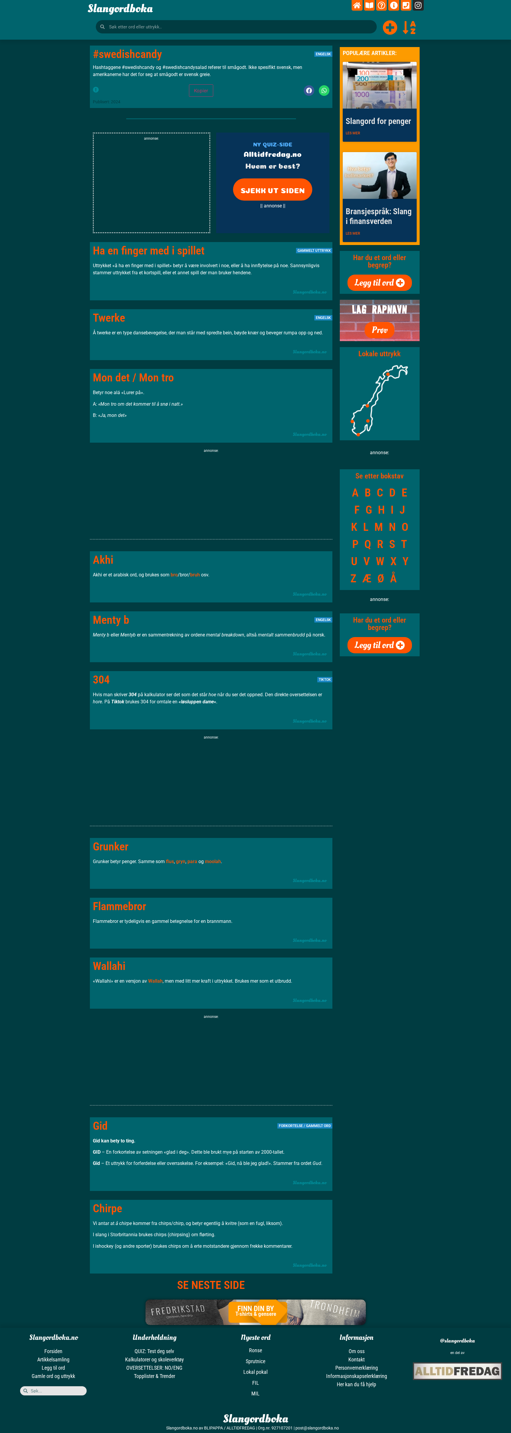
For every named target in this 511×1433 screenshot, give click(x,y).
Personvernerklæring (356, 1368)
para (192, 861)
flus (170, 861)
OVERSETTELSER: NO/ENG (154, 1368)
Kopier (201, 91)
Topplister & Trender (154, 1376)
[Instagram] (418, 5)
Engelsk (323, 54)
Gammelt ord (318, 1126)
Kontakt (356, 1359)
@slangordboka (457, 1341)
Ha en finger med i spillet (149, 250)
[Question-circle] (381, 5)
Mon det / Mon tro (133, 377)
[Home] (357, 5)
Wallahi (109, 966)
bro (174, 575)
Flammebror (119, 906)
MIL (255, 1393)
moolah (213, 861)
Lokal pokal (255, 1372)
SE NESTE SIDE (211, 1285)
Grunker (110, 846)
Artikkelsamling (53, 1359)
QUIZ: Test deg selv (154, 1351)
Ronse (255, 1350)
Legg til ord (53, 1368)
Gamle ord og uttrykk (53, 1376)
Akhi (103, 559)
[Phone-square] (406, 5)
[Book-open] (369, 5)
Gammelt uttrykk (314, 251)
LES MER (353, 133)
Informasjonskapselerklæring (356, 1376)
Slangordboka (120, 8)
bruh (195, 575)
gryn (180, 861)
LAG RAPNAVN (379, 309)
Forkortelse (291, 1126)
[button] (309, 90)
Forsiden (53, 1351)
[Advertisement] (151, 187)
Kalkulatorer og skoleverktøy (154, 1359)
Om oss (357, 1351)
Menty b (111, 619)
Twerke (109, 317)
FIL (255, 1383)
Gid (100, 1125)
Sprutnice (255, 1361)
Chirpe (107, 1208)
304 (101, 679)
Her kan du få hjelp (356, 1384)
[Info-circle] (393, 5)
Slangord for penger (378, 121)
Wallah (155, 981)
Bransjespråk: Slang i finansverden (379, 216)
